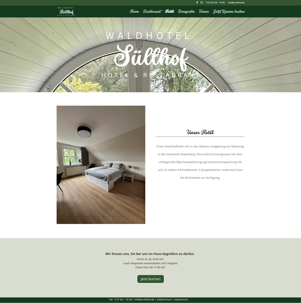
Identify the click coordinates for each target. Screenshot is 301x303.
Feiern (204, 12)
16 (121, 217)
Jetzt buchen (150, 279)
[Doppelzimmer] (101, 223)
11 (106, 217)
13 (112, 217)
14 (115, 217)
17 (124, 217)
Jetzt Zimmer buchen (229, 12)
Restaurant (152, 12)
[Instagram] (201, 3)
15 (118, 217)
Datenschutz (164, 299)
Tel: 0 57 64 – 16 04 (215, 3)
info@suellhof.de (236, 3)
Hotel (169, 12)
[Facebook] (197, 3)
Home (134, 12)
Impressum (181, 299)
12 (109, 217)
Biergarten (186, 12)
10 (104, 217)
